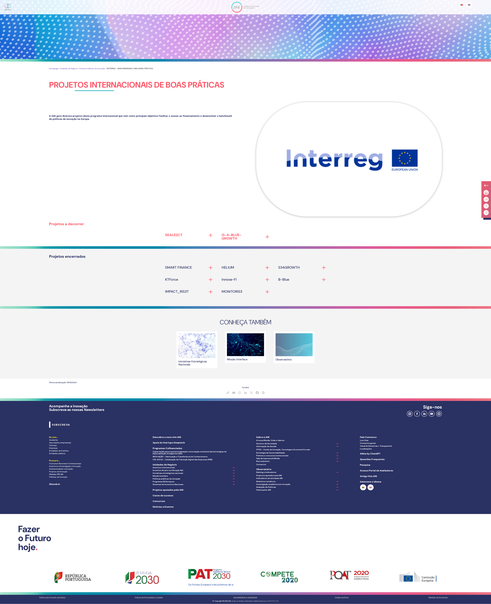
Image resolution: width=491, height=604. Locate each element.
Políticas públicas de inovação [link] (166, 479)
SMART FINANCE (178, 267)
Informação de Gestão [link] (266, 446)
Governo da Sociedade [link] (266, 443)
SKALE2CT (173, 235)
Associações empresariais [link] (60, 443)
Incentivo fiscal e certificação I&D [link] (168, 470)
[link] (196, 357)
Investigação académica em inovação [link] (273, 484)
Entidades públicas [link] (57, 453)
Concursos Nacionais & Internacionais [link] (65, 463)
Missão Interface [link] (160, 476)
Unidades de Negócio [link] (69, 68)
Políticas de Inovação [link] (58, 477)
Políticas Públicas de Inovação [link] (92, 68)
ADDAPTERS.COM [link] (273, 601)
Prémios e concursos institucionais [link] (272, 455)
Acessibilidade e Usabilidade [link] (245, 597)
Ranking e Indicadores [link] (266, 472)
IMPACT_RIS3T (177, 291)
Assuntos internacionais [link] (164, 467)
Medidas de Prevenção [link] (438, 597)
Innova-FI (229, 279)
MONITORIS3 (232, 291)
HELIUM (228, 267)
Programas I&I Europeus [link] (163, 481)
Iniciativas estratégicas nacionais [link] (168, 473)
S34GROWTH (289, 267)
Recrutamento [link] (263, 461)
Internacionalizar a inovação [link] (61, 469)
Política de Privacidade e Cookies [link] (149, 597)
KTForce (171, 279)
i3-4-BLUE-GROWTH (232, 236)
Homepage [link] (53, 68)
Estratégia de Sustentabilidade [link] (270, 453)
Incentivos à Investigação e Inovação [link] (65, 466)
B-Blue (283, 279)
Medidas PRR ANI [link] (56, 474)
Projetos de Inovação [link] (58, 471)
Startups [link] (53, 445)
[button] (8, 7)
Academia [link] (53, 440)
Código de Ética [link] (342, 597)
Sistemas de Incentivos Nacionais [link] (168, 484)
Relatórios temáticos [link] (266, 481)
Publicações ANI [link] (263, 490)
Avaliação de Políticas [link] (266, 487)
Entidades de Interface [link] (59, 451)
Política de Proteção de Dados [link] (52, 597)
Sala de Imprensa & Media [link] (268, 458)
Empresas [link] (53, 448)
